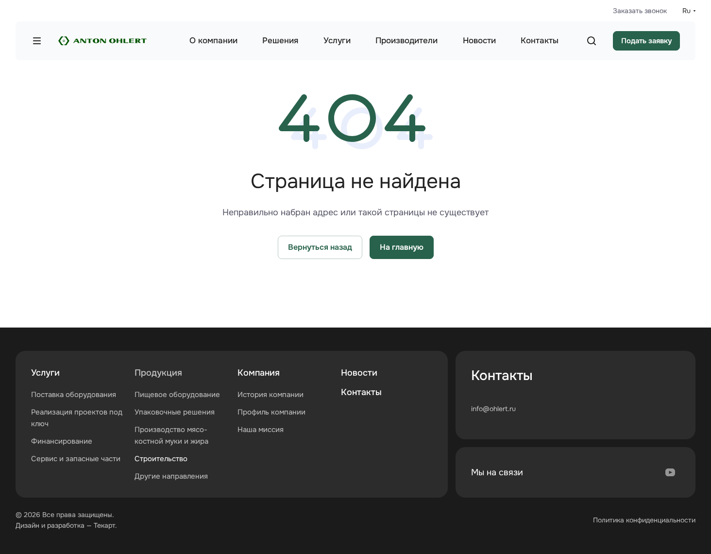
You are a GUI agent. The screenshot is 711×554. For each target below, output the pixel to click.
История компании (270, 394)
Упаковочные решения (175, 412)
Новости (359, 372)
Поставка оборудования (73, 394)
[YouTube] (670, 472)
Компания (258, 372)
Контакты (361, 392)
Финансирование (61, 441)
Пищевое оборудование (177, 394)
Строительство (161, 459)
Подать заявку (646, 41)
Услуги (45, 372)
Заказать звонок (640, 10)
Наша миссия (260, 429)
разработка (66, 525)
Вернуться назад (320, 247)
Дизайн (27, 525)
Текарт (104, 525)
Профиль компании (271, 412)
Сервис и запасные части (75, 459)
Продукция (158, 372)
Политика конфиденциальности (644, 520)
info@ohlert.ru (493, 408)
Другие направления (171, 476)
